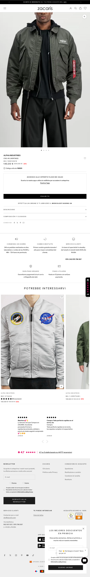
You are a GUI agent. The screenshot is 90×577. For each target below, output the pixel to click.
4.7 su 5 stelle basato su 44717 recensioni (55, 452)
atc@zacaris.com (10, 518)
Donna (14, 483)
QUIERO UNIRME (65, 567)
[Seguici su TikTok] (33, 555)
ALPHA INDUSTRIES (12, 155)
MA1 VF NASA (6, 396)
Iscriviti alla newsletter (19, 500)
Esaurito (45, 196)
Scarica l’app (45, 183)
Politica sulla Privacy (50, 472)
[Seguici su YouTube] (27, 555)
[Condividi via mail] (23, 223)
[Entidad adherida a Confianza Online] (75, 516)
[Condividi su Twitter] (17, 223)
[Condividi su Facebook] (14, 223)
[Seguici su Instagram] (16, 555)
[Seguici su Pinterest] (22, 555)
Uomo (27, 483)
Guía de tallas (38, 515)
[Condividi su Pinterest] (20, 223)
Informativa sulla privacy (58, 562)
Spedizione (69, 469)
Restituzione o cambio (73, 472)
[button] (43, 441)
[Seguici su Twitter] (10, 555)
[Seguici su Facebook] (5, 555)
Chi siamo (46, 469)
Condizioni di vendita (72, 476)
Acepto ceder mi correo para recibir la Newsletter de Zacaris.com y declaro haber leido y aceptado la (67, 560)
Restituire (68, 479)
